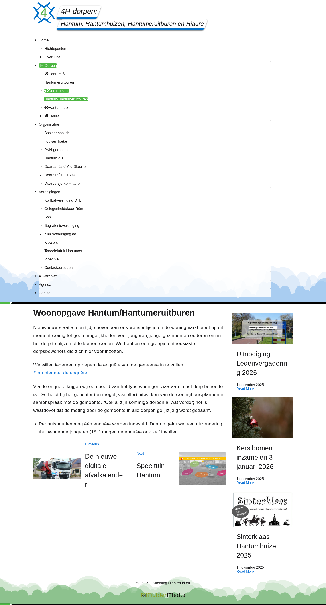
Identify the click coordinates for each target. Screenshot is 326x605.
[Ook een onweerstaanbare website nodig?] (163, 595)
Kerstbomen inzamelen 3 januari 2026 (255, 457)
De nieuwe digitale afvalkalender (104, 470)
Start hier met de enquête (60, 372)
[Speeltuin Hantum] (203, 468)
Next (140, 453)
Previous (92, 444)
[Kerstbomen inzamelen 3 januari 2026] (262, 418)
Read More (245, 389)
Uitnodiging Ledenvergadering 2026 (261, 363)
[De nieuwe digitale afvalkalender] (57, 468)
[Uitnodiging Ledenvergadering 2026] (262, 328)
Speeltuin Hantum (151, 470)
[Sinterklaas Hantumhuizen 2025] (262, 509)
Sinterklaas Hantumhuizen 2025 (258, 546)
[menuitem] (44, 40)
